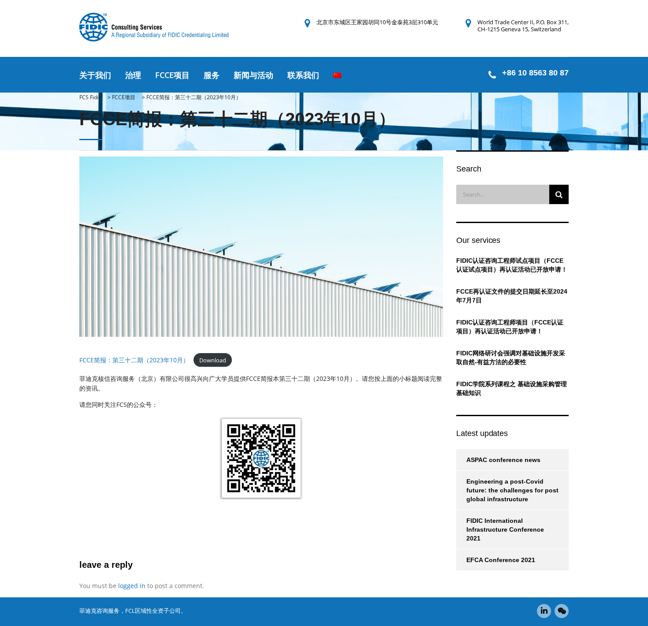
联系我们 (303, 75)
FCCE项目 (172, 75)
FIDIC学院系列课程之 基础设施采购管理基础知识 (511, 388)
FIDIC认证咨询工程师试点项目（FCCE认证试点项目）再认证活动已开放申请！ (511, 265)
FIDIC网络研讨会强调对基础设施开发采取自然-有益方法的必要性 (510, 357)
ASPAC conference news (503, 459)
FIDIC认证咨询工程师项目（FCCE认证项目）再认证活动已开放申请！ (509, 327)
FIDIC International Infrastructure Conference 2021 (505, 529)
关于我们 (95, 75)
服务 (212, 75)
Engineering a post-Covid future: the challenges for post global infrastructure (512, 490)
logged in (131, 585)
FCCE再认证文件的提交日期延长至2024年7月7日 (511, 296)
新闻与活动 (253, 75)
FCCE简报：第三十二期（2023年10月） (134, 360)
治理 (133, 75)
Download (212, 360)
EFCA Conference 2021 (500, 559)
